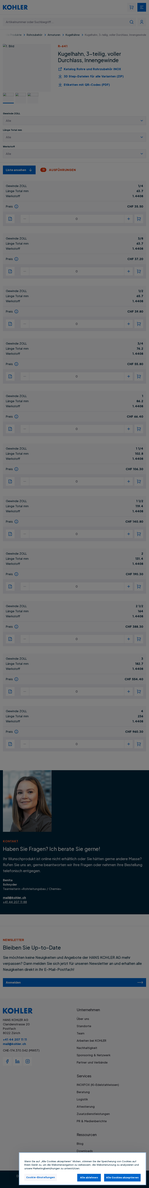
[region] (82, 1168)
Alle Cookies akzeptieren (122, 1177)
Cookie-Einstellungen (40, 1177)
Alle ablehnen (89, 1177)
